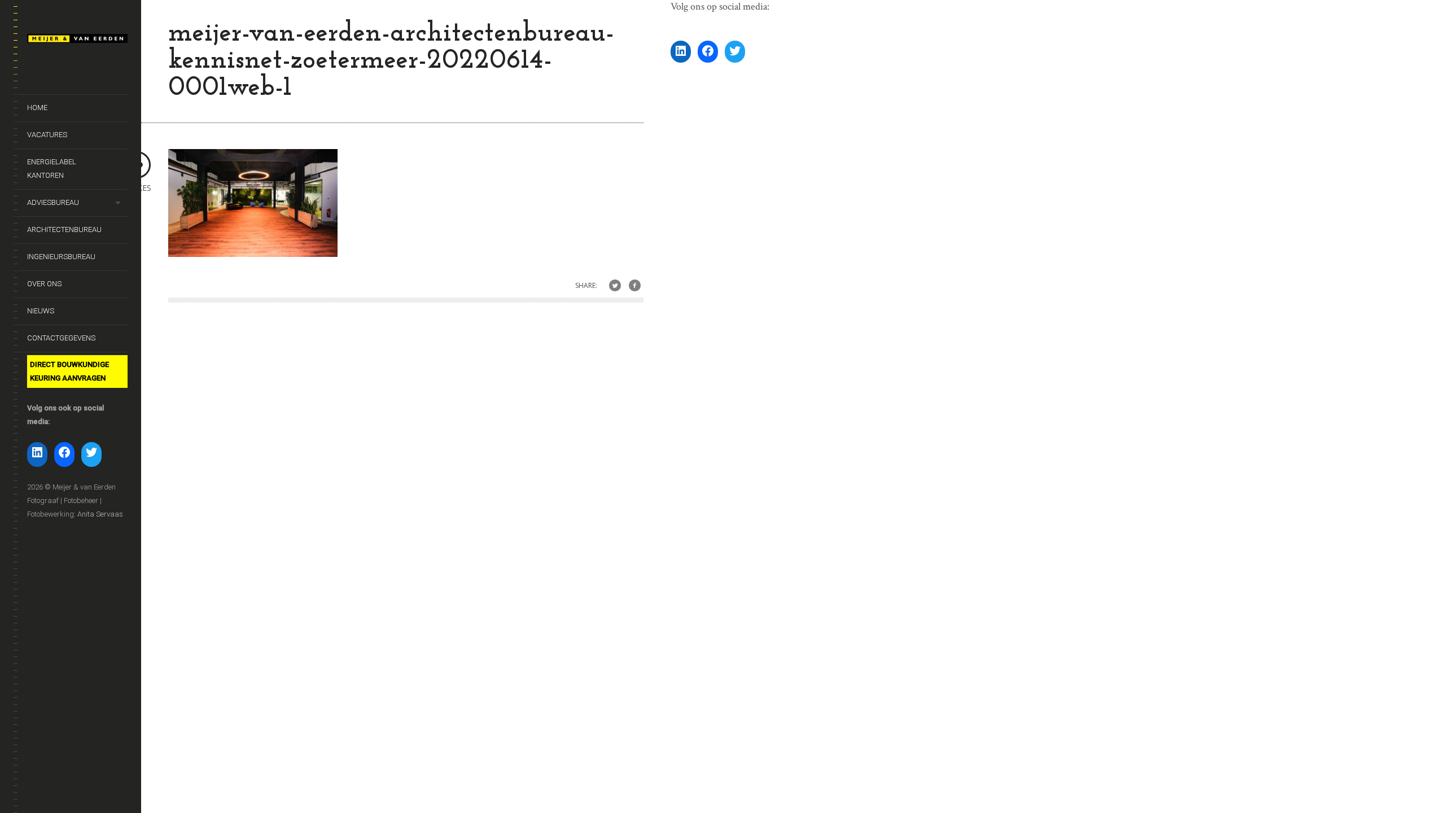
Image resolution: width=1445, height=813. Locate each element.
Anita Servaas (100, 514)
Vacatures (47, 134)
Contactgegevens (61, 338)
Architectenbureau (64, 229)
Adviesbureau (53, 202)
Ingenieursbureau (61, 256)
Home (37, 107)
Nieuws (40, 311)
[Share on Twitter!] (615, 286)
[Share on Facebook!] (634, 286)
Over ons (44, 283)
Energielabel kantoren (51, 169)
